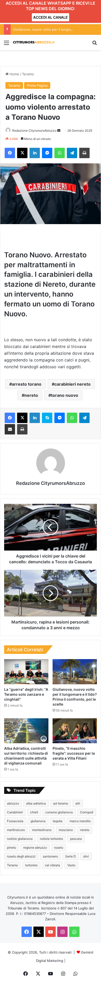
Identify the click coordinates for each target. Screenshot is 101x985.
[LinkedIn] (35, 153)
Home (14, 74)
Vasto (71, 865)
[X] (22, 153)
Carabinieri (15, 812)
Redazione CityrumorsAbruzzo (34, 130)
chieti (34, 812)
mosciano (66, 830)
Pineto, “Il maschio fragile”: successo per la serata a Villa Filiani (74, 753)
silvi (86, 856)
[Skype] (47, 418)
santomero (50, 856)
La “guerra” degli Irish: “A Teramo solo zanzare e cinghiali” (26, 694)
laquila (57, 821)
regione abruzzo (35, 847)
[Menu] (6, 44)
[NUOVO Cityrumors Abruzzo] (33, 42)
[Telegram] (72, 153)
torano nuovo (64, 395)
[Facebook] (10, 153)
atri (77, 803)
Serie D (70, 856)
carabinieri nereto (72, 384)
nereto (31, 395)
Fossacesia (15, 821)
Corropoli (86, 812)
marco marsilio (80, 821)
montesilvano (42, 830)
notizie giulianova (20, 839)
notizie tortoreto (51, 839)
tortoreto (31, 865)
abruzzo (13, 803)
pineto (11, 847)
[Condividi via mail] (10, 429)
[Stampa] (84, 153)
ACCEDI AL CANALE (50, 17)
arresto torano (26, 384)
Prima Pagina (37, 85)
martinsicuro (16, 830)
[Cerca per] (94, 44)
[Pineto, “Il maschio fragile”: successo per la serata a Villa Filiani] (75, 730)
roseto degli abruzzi (21, 856)
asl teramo (60, 803)
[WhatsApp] (59, 153)
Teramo (28, 74)
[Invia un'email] (58, 130)
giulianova (38, 821)
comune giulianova (59, 812)
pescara (76, 839)
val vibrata (52, 865)
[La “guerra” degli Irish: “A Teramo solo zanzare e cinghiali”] (26, 671)
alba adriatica (36, 803)
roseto (58, 847)
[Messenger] (47, 153)
